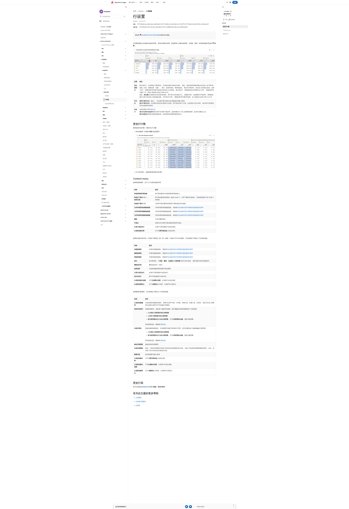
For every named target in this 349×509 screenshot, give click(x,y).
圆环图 (105, 137)
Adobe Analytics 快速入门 (107, 34)
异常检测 (104, 199)
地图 (104, 155)
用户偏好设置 (105, 202)
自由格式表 (105, 70)
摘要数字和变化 (107, 166)
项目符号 (105, 129)
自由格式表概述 (141, 401)
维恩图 (105, 177)
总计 (105, 88)
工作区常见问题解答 (106, 206)
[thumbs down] (190, 506)
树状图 (105, 173)
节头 (104, 162)
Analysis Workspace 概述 (108, 45)
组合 (104, 133)
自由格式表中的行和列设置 (150, 35)
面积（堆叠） (106, 122)
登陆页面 (103, 37)
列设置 (138, 405)
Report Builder (104, 210)
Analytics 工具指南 (106, 27)
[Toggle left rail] (126, 7)
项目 (103, 48)
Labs (102, 225)
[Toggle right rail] (223, 7)
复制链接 (232, 19)
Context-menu (226, 30)
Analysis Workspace (105, 41)
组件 (103, 55)
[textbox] (112, 16)
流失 (104, 111)
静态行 (153, 109)
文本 (104, 169)
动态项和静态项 (109, 103)
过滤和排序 (107, 85)
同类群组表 (105, 107)
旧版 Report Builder (106, 213)
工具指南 (149, 11)
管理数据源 (106, 67)
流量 (104, 115)
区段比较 (104, 195)
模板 (103, 52)
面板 (103, 180)
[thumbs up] (186, 506)
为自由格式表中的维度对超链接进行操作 (190, 207)
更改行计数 (226, 26)
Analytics (141, 11)
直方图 (105, 140)
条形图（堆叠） (107, 126)
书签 (226, 19)
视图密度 (146, 387)
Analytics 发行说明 (105, 30)
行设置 (107, 99)
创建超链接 (107, 77)
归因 (103, 188)
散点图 (105, 158)
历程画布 (105, 118)
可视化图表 (104, 59)
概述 (104, 63)
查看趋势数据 (107, 81)
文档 (134, 11)
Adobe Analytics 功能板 (106, 221)
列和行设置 (106, 92)
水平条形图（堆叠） (108, 144)
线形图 (105, 151)
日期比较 (163, 324)
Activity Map (104, 217)
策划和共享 (104, 184)
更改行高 (225, 34)
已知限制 (138, 397)
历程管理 (104, 191)
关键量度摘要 (106, 147)
